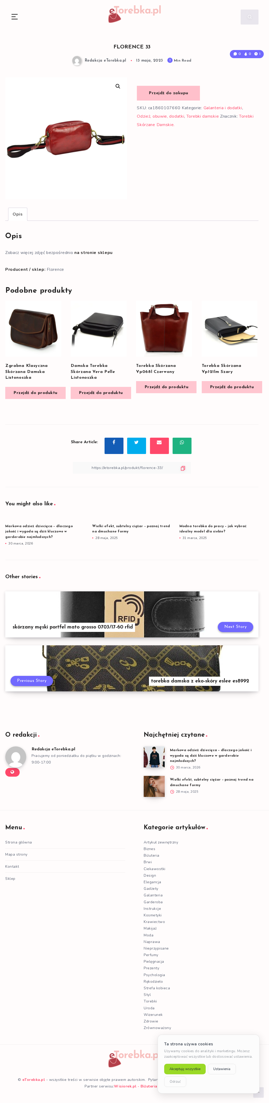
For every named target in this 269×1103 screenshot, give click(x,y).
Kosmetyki (153, 915)
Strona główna (18, 842)
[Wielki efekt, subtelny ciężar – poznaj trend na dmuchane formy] (154, 786)
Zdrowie (151, 1021)
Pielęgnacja (154, 961)
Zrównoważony (157, 1027)
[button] (118, 86)
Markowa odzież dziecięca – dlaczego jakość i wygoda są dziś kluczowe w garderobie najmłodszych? (39, 532)
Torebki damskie (203, 116)
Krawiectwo (154, 921)
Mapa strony (16, 854)
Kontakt (12, 866)
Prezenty (151, 968)
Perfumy (151, 954)
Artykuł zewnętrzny (161, 842)
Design (150, 875)
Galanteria (153, 895)
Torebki (150, 1001)
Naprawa (152, 941)
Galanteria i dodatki (223, 108)
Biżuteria (151, 855)
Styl (147, 994)
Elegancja (152, 882)
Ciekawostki (154, 868)
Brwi (148, 862)
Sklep (10, 878)
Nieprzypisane (156, 948)
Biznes (149, 848)
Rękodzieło (153, 981)
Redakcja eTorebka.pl (53, 749)
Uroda (149, 1008)
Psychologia (154, 974)
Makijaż (150, 928)
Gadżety (151, 888)
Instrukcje (152, 908)
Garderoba (153, 902)
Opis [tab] (18, 214)
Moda (148, 935)
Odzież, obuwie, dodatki (160, 116)
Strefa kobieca (157, 988)
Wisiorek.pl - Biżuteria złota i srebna (149, 1086)
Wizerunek (153, 1014)
